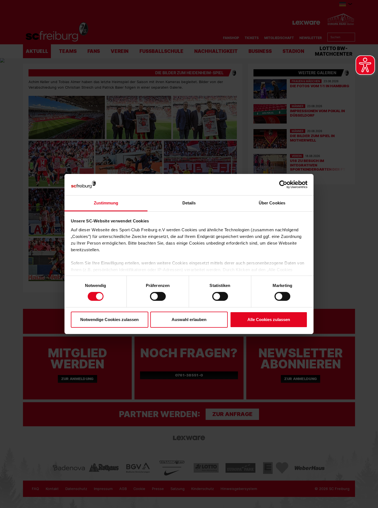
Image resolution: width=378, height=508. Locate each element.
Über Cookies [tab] (272, 203)
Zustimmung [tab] (106, 203)
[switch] (158, 296)
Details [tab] (189, 203)
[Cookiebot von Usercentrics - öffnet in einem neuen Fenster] (283, 184)
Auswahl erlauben (189, 319)
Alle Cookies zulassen (268, 319)
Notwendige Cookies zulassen (109, 319)
